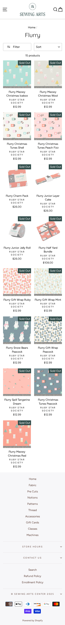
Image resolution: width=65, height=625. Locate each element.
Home (31, 27)
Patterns (32, 503)
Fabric (32, 485)
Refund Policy (32, 576)
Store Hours (32, 546)
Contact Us (32, 557)
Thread (32, 510)
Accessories (32, 516)
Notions (32, 497)
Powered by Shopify (32, 620)
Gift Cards (32, 522)
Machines (32, 535)
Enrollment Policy (32, 582)
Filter (16, 47)
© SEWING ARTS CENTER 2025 (32, 594)
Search (32, 569)
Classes (32, 528)
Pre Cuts (32, 491)
